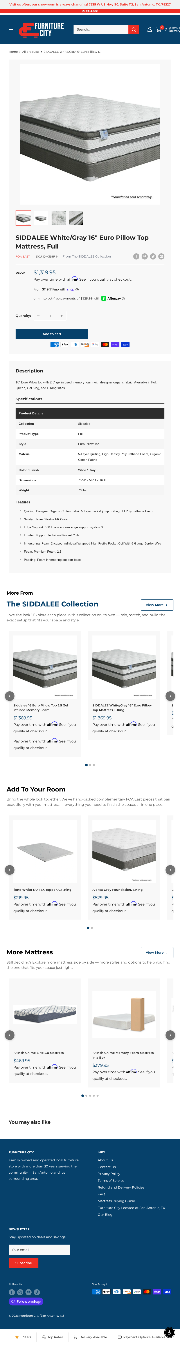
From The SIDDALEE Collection (87, 256)
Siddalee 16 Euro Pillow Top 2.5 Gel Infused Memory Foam (40, 707)
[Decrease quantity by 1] (38, 315)
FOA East (23, 256)
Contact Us (107, 1167)
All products (30, 51)
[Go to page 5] (98, 1096)
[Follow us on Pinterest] (28, 1292)
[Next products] (170, 696)
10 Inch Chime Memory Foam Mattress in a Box (123, 1055)
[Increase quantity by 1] (61, 315)
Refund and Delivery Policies (121, 1187)
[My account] (150, 29)
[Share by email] (161, 256)
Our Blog (105, 1214)
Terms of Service (111, 1180)
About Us (105, 1160)
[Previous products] (9, 696)
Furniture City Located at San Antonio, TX (131, 1208)
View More (155, 605)
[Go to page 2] (90, 765)
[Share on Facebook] (136, 256)
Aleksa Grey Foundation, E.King (117, 890)
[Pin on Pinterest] (145, 256)
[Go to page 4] (94, 1096)
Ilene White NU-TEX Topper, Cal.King (42, 890)
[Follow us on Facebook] (12, 1292)
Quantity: (23, 316)
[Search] (133, 29)
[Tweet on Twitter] (153, 256)
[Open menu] (11, 29)
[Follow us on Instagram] (20, 1292)
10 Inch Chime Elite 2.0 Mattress (38, 1053)
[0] (158, 29)
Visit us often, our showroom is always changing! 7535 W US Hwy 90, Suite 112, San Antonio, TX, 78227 (90, 4)
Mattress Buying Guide (116, 1201)
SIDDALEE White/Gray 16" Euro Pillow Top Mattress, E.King (122, 707)
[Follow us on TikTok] (37, 1292)
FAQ (101, 1194)
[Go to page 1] (86, 765)
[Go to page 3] (94, 765)
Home (13, 51)
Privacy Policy (109, 1174)
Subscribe (23, 1263)
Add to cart (52, 334)
